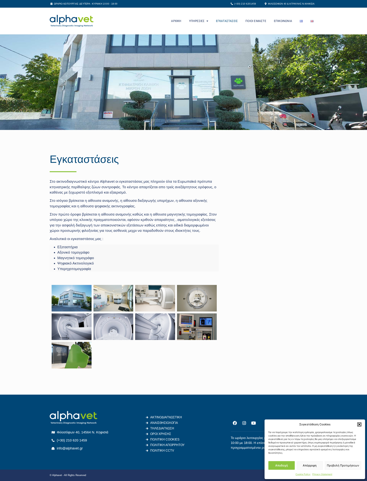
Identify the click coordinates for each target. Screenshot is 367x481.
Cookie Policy (303, 474)
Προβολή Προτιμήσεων (343, 465)
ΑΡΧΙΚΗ (176, 21)
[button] (359, 424)
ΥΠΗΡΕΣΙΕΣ (197, 21)
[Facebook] (235, 423)
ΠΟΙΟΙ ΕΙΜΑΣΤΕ (255, 21)
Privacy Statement (322, 474)
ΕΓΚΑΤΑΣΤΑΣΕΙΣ (227, 21)
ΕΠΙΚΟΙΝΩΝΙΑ (283, 21)
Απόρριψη (310, 465)
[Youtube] (253, 423)
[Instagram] (244, 423)
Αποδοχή (281, 465)
